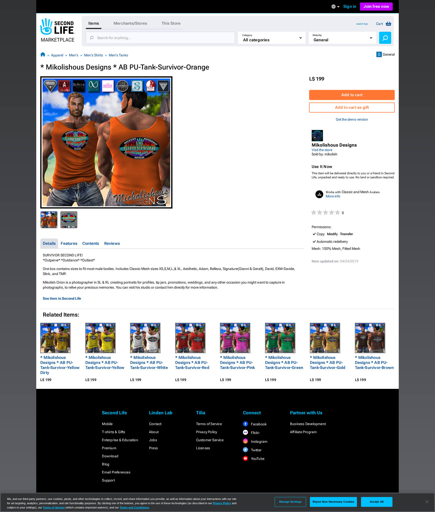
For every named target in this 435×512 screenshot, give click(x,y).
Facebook (258, 424)
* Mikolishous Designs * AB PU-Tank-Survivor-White (149, 362)
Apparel (57, 55)
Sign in (349, 6)
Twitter (256, 450)
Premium (109, 448)
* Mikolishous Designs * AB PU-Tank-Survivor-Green (284, 362)
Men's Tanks (118, 55)
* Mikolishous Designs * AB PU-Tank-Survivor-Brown (374, 362)
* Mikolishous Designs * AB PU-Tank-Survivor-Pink (237, 362)
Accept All (377, 501)
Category (247, 35)
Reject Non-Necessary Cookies (333, 501)
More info (333, 196)
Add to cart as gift (352, 107)
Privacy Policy (206, 432)
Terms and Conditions (134, 507)
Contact (155, 424)
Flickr (254, 433)
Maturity (317, 35)
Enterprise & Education (120, 440)
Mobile (107, 424)
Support (108, 480)
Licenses (203, 448)
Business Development (308, 424)
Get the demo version (352, 119)
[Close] (426, 501)
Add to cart (351, 94)
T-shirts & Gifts (113, 432)
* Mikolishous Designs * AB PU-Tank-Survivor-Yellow (105, 362)
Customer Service (210, 440)
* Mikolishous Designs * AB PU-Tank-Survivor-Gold (328, 362)
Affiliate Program (303, 432)
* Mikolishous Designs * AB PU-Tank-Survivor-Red (192, 362)
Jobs (153, 440)
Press (153, 448)
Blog (105, 464)
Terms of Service (209, 424)
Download (110, 456)
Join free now (376, 6)
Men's (73, 55)
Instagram (258, 441)
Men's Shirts (93, 55)
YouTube (257, 459)
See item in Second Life (62, 298)
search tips (362, 23)
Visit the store (322, 150)
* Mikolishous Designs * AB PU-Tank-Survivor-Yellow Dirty (60, 365)
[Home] (42, 55)
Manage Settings (290, 501)
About (154, 432)
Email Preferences (116, 472)
